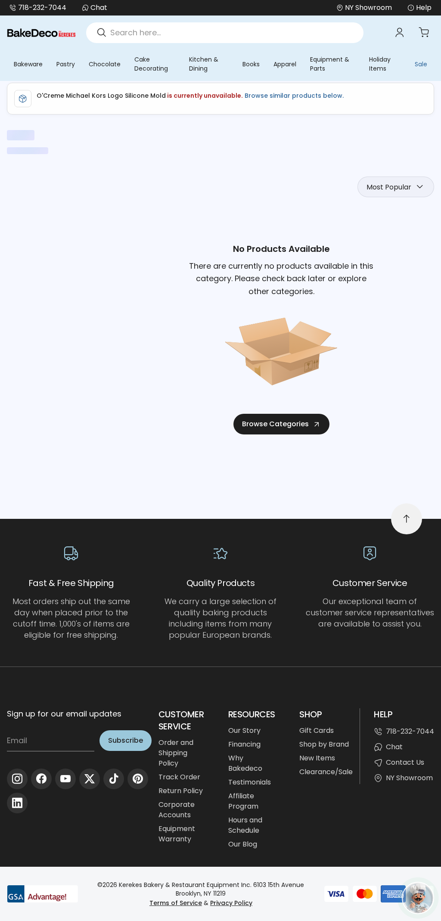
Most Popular (388, 187)
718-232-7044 (42, 7)
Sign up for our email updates (64, 713)
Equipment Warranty (176, 834)
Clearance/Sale (326, 772)
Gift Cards (316, 730)
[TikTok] (113, 779)
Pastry (65, 64)
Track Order (179, 777)
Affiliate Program (243, 801)
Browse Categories (275, 424)
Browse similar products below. (293, 95)
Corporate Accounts (176, 810)
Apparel (284, 64)
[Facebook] (41, 779)
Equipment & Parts (329, 64)
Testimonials (249, 782)
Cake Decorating (151, 64)
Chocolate (105, 64)
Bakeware (28, 64)
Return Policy (180, 791)
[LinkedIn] (17, 803)
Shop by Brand (324, 744)
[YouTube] (65, 779)
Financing (244, 744)
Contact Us (405, 762)
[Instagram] (17, 779)
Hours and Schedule (245, 825)
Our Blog (242, 844)
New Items (317, 758)
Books (251, 64)
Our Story (244, 730)
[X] (89, 779)
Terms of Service (175, 903)
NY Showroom (409, 778)
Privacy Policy (231, 903)
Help (424, 7)
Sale (421, 64)
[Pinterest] (137, 779)
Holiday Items (380, 64)
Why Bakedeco (245, 763)
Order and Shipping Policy (175, 753)
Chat (98, 7)
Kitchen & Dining (203, 64)
